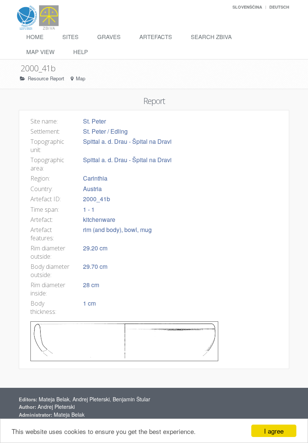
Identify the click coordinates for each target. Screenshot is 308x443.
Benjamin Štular (131, 399)
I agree (274, 430)
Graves (109, 37)
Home (35, 37)
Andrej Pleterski (91, 399)
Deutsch (279, 7)
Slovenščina (247, 7)
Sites (70, 37)
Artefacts (155, 37)
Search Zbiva (211, 37)
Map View (40, 52)
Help (80, 52)
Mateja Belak (54, 399)
